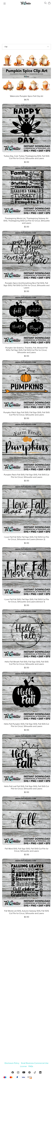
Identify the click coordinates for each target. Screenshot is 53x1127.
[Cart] (50, 3)
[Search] (45, 3)
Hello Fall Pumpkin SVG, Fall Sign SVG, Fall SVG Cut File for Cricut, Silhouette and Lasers (26, 725)
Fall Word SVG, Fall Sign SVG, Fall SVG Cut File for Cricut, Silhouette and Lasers (26, 849)
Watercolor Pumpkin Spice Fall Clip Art (26, 96)
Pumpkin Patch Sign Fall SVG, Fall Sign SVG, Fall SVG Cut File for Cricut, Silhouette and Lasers (26, 413)
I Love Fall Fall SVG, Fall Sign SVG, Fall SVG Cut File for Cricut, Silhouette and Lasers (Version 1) (26, 600)
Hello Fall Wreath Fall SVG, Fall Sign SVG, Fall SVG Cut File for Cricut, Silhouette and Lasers (26, 663)
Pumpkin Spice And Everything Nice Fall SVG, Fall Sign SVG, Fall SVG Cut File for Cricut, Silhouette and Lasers (26, 285)
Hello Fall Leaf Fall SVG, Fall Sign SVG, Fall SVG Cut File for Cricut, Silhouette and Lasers (26, 787)
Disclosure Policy (12, 1063)
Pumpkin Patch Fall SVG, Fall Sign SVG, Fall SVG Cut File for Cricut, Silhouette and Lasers (26, 475)
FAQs (30, 1066)
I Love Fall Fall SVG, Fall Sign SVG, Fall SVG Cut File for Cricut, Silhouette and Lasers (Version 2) (26, 538)
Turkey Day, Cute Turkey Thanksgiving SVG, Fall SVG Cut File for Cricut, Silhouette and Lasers (26, 157)
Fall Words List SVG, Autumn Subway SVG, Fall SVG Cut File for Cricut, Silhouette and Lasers (26, 912)
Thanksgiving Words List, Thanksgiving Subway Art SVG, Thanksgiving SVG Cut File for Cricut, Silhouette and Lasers (26, 220)
